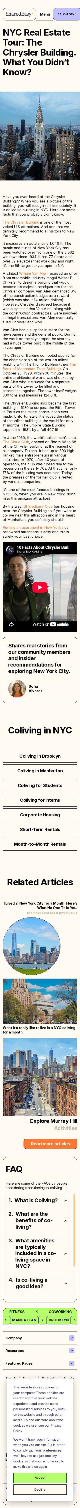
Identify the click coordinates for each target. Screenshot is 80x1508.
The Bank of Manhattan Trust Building (39, 366)
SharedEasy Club (38, 506)
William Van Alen (33, 273)
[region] (40, 1244)
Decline (40, 1489)
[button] (38, 1200)
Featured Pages (19, 1363)
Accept (40, 1477)
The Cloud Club (16, 442)
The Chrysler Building (21, 222)
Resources (15, 1350)
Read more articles (50, 1143)
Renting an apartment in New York (32, 527)
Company (14, 1338)
